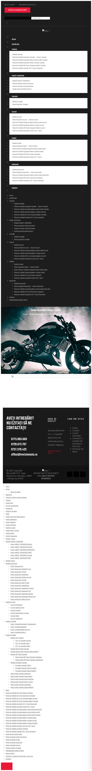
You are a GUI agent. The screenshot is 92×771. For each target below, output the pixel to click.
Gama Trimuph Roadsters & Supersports (23, 624)
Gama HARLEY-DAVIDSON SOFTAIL (21, 547)
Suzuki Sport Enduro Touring (20, 613)
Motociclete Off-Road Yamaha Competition (29, 660)
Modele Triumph (17, 101)
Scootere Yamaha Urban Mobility (25, 671)
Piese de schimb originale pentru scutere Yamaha (28, 63)
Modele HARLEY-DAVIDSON (21, 81)
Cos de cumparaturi (12, 506)
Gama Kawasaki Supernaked (20, 585)
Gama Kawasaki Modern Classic (21, 577)
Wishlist (8, 759)
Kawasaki (15, 164)
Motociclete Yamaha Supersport (21, 685)
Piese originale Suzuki (13, 745)
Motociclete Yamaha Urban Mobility (22, 687)
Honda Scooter (10, 528)
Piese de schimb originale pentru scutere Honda (28, 151)
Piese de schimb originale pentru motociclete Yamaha (29, 60)
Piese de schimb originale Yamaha (17, 729)
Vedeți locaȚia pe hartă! (54, 452)
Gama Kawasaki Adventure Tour (21, 569)
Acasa (14, 39)
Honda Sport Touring (12, 530)
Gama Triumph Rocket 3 (18, 632)
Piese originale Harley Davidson (22, 83)
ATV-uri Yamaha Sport (22, 643)
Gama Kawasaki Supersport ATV (21, 591)
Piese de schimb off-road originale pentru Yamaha (29, 65)
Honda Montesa (11, 522)
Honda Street (10, 533)
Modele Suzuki (17, 117)
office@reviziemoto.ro (27, 4)
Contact (14, 188)
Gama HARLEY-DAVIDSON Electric (21, 544)
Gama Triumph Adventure (18, 627)
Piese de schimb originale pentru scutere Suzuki (28, 125)
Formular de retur (78, 450)
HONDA (14, 138)
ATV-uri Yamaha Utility (22, 646)
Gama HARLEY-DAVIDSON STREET (21, 552)
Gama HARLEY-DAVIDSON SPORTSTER (22, 550)
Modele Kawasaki (18, 169)
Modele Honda (17, 143)
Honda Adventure (11, 519)
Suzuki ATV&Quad (16, 605)
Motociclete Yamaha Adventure (21, 674)
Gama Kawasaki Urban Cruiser (20, 599)
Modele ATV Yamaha (17, 638)
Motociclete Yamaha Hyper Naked (21, 676)
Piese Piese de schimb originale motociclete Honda (29, 149)
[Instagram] (45, 4)
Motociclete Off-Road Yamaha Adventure (28, 657)
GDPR (7, 514)
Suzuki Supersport (16, 618)
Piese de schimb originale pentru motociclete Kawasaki (30, 175)
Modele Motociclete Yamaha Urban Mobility (25, 651)
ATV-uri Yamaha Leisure (23, 640)
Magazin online (15, 492)
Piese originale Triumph (20, 104)
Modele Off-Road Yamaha (19, 654)
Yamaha (14, 49)
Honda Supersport (11, 536)
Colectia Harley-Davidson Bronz (22, 86)
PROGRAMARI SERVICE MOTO (18, 300)
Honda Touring (10, 539)
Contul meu (9, 503)
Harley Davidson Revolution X (22, 89)
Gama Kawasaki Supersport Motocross (23, 596)
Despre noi (9, 508)
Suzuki (14, 112)
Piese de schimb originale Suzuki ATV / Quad (27, 130)
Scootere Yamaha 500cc (23, 665)
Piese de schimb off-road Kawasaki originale (27, 178)
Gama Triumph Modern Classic (20, 629)
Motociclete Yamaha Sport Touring (22, 682)
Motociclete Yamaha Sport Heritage (22, 679)
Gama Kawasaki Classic (18, 572)
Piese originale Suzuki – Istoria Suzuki (25, 119)
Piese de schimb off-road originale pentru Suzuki (28, 128)
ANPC (29, 476)
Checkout (9, 495)
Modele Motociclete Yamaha (20, 649)
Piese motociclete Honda (14, 734)
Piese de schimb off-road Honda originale (26, 154)
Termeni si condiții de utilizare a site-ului (77, 442)
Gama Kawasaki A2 (17, 566)
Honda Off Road (11, 525)
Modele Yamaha (17, 54)
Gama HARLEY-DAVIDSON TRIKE (21, 558)
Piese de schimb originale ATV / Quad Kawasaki (28, 180)
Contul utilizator (76, 434)
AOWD (20, 478)
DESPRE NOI (15, 44)
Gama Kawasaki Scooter (18, 580)
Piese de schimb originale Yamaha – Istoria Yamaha (29, 57)
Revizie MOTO (10, 753)
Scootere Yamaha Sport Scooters (25, 668)
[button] (17, 10)
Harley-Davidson (18, 75)
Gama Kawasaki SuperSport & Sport (22, 588)
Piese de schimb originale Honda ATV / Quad (27, 157)
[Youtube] (50, 4)
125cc (8, 486)
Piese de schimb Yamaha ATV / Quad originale (27, 68)
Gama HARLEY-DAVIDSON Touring (21, 555)
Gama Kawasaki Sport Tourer (20, 583)
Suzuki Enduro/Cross (17, 607)
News (7, 690)
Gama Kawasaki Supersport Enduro (22, 594)
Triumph (15, 96)
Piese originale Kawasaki (14, 742)
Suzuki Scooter (15, 610)
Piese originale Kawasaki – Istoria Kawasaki (27, 172)
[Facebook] (41, 4)
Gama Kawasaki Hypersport (19, 574)
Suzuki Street (15, 616)
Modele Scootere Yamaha (19, 662)
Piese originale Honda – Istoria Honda (24, 146)
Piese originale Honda (13, 740)
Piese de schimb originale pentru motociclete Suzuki (29, 122)
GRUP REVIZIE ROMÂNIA (48, 477)
